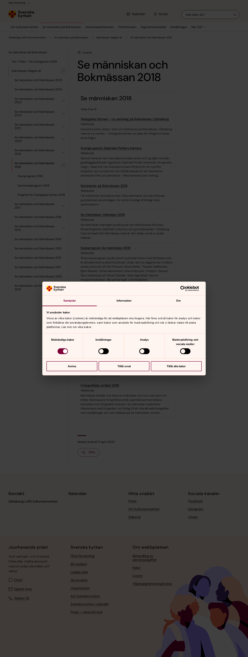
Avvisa (72, 366)
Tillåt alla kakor (176, 366)
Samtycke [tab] (69, 300)
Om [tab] (178, 300)
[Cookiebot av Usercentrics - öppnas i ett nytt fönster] (186, 288)
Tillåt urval (124, 366)
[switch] (103, 351)
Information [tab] (124, 300)
